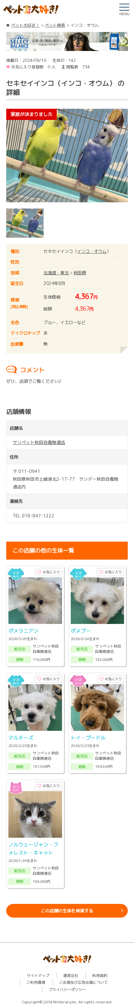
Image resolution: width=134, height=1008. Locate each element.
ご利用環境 (35, 982)
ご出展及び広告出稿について (83, 982)
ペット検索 (55, 25)
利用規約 (99, 975)
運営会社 (70, 975)
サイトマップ (38, 975)
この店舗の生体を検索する (67, 911)
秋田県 (80, 273)
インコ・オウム (92, 251)
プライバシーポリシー (67, 989)
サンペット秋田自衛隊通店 (39, 442)
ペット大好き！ (25, 25)
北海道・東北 (56, 273)
